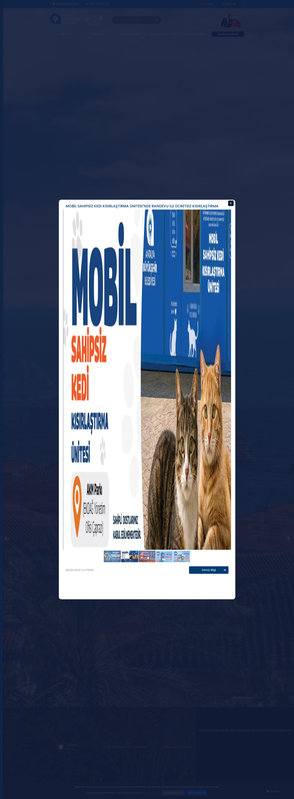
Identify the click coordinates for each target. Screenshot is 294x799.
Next (240, 400)
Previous (53, 400)
